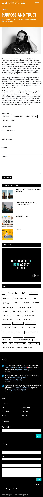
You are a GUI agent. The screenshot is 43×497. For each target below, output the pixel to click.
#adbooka (14, 378)
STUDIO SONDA (18, 336)
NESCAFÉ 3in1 (6, 327)
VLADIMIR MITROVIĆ (8, 347)
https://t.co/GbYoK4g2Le (23, 370)
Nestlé (15, 327)
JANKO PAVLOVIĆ (31, 116)
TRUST (13, 120)
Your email (6, 427)
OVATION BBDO (32, 327)
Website (4, 148)
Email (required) (7, 139)
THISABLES (19, 230)
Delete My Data (37, 484)
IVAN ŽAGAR (6, 315)
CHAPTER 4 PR (25, 303)
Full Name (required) (8, 130)
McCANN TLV (26, 319)
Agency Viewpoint (6, 411)
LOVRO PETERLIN (7, 319)
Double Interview (26, 411)
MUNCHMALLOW (18, 323)
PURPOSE (5, 120)
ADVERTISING (6, 116)
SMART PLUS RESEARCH (31, 332)
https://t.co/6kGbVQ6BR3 (17, 390)
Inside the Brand (26, 407)
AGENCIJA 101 (33, 293)
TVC (11, 343)
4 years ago (8, 371)
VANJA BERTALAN (34, 343)
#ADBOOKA (9, 368)
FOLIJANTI (5, 311)
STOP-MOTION (6, 336)
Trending (5, 9)
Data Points (24, 415)
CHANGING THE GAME (22, 216)
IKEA (33, 311)
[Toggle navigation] (2, 3)
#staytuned (22, 378)
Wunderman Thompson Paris (24, 347)
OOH (22, 327)
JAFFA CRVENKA (17, 315)
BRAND (6, 303)
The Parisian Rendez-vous (9, 340)
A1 (3, 293)
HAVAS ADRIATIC (18, 116)
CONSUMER (36, 303)
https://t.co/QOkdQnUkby (13, 380)
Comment (5, 157)
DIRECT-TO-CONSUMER (25, 307)
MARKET (17, 319)
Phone (3, 463)
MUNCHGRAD (6, 323)
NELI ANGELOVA (30, 323)
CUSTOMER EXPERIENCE (9, 307)
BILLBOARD (36, 298)
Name (3, 450)
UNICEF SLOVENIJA (20, 343)
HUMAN (26, 311)
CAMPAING (15, 303)
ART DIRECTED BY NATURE (22, 298)
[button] (3, 489)
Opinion (3, 407)
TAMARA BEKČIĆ (29, 336)
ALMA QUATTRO (7, 298)
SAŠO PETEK (19, 332)
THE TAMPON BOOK (24, 340)
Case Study (4, 403)
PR (3, 332)
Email (3, 456)
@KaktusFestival (20, 368)
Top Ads (24, 403)
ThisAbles (36, 340)
